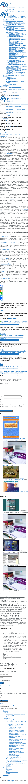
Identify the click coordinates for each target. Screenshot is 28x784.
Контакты (5, 85)
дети (15, 605)
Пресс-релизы (10, 19)
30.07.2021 (3, 133)
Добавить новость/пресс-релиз (15, 22)
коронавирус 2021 (5, 611)
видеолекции (7, 605)
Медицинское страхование (17, 28)
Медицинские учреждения (16, 41)
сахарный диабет (23, 622)
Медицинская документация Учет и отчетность (17, 49)
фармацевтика (23, 624)
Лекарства (7, 598)
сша (16, 624)
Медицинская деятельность (17, 57)
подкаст (4, 620)
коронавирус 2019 (17, 609)
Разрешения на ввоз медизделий (15, 109)
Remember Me (6, 680)
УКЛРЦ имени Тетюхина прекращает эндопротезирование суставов (13, 372)
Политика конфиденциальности (12, 657)
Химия (8, 82)
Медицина (9, 78)
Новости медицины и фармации (15, 16)
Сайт (1, 402)
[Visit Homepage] (5, 7)
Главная (5, 20)
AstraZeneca (3, 597)
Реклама (5, 655)
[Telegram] (14, 296)
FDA (7, 597)
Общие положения (14, 35)
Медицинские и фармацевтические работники (18, 43)
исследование (21, 605)
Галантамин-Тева (6, 264)
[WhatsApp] (14, 293)
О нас (4, 654)
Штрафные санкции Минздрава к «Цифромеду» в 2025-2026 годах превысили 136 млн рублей (12, 649)
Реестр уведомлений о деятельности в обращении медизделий (17, 69)
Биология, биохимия (12, 81)
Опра (2, 271)
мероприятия (14, 613)
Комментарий (4, 383)
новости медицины (10, 618)
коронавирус (7, 609)
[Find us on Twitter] (0, 88)
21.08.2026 (3, 334)
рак (21, 620)
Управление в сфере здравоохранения (15, 37)
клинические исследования (13, 607)
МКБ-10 (8, 115)
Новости (5, 21)
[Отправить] (14, 298)
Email (2, 399)
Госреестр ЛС (10, 27)
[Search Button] (13, 92)
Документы (6, 27)
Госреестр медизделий (12, 64)
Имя (1, 396)
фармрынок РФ (10, 625)
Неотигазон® (4, 258)
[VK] (14, 288)
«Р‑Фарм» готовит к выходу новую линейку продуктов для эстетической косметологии (13, 358)
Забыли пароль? (5, 686)
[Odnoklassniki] (14, 291)
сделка (1, 624)
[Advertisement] (12, 10)
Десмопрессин (5, 278)
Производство (14, 601)
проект (12, 620)
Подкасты (5, 600)
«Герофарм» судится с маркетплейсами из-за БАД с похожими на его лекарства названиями (14, 329)
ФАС (27, 601)
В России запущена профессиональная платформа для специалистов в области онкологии (14, 344)
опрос (1, 620)
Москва (19, 598)
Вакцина (2, 598)
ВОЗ (23, 597)
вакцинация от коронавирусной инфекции (15, 602)
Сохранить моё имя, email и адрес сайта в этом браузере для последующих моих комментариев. (13, 406)
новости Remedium (10, 615)
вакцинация (2, 602)
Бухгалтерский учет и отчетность (15, 46)
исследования (3, 607)
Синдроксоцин (5, 249)
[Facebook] (14, 286)
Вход (4, 91)
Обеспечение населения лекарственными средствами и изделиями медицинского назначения (18, 54)
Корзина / (4, 136)
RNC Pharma (11, 597)
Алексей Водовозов (18, 597)
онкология (23, 618)
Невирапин (10, 153)
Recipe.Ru (11, 664)
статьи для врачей (9, 624)
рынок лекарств (14, 622)
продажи (8, 620)
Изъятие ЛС (9, 73)
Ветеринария (13, 63)
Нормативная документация (14, 33)
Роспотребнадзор (22, 601)
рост (8, 622)
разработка (17, 620)
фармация (3, 625)
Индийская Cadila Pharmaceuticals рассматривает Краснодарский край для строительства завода (14, 645)
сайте (12, 199)
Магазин (5, 75)
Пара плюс (4, 236)
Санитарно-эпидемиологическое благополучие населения (16, 87)
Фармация (9, 79)
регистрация (3, 622)
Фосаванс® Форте (8, 242)
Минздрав (13, 598)
